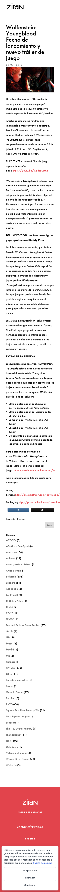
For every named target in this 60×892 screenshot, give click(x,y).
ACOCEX (11, 540)
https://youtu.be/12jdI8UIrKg (30, 170)
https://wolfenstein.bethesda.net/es (34, 470)
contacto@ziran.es (30, 826)
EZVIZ (9, 613)
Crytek (9, 607)
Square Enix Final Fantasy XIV (22, 710)
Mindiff (10, 649)
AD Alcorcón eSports (18, 546)
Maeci (9, 643)
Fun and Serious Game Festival (23, 625)
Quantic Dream (14, 692)
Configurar (30, 885)
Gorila (9, 631)
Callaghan (12, 588)
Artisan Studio (14, 570)
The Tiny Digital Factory (19, 728)
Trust (8, 740)
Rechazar (30, 877)
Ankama (11, 558)
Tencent (10, 722)
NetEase (10, 662)
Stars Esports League (17, 716)
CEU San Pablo (14, 601)
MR (8, 655)
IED (8, 637)
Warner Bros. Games (17, 759)
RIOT (9, 704)
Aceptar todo (30, 870)
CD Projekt (12, 595)
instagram (30, 838)
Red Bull (10, 698)
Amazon (11, 552)
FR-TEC (10, 619)
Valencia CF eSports (17, 753)
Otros (9, 674)
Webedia (11, 765)
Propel (9, 686)
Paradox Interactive (17, 680)
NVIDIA (10, 667)
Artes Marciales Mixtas (18, 564)
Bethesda (11, 576)
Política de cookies (42, 863)
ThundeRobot (13, 734)
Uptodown (12, 747)
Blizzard (10, 582)
